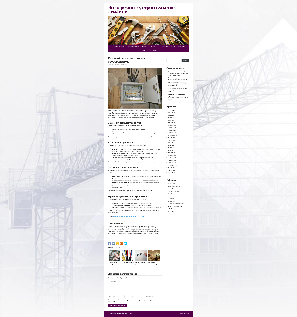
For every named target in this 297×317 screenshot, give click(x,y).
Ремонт (144, 46)
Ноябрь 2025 (172, 130)
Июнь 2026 (171, 112)
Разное (143, 50)
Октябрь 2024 (172, 163)
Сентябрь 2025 (172, 135)
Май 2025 (171, 145)
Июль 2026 (171, 110)
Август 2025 (171, 138)
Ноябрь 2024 (172, 160)
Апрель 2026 (172, 117)
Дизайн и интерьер (118, 46)
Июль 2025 (171, 140)
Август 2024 (171, 168)
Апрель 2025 (172, 147)
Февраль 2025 (172, 153)
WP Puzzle (186, 313)
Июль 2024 (171, 170)
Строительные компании (176, 203)
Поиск (168, 58)
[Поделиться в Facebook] (109, 243)
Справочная (171, 201)
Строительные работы (168, 46)
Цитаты (170, 208)
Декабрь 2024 (172, 158)
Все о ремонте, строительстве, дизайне (142, 9)
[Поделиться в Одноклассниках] (117, 243)
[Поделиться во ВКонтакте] (113, 243)
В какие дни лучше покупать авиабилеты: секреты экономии (177, 78)
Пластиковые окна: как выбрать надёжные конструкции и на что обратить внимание (178, 73)
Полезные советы (133, 46)
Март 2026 (171, 120)
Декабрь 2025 (172, 127)
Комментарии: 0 (124, 64)
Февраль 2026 (172, 122)
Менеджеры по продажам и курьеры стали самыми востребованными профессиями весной (178, 96)
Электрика (181, 46)
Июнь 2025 (171, 142)
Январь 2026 (172, 125)
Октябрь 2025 (172, 132)
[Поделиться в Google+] (121, 243)
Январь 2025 (172, 155)
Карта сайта (152, 50)
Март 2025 (171, 150)
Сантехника (153, 46)
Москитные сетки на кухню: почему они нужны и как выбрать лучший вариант (178, 83)
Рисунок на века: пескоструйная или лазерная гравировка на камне (177, 89)
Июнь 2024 (171, 173)
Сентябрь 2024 (172, 165)
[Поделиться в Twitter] (125, 243)
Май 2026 (171, 115)
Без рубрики (171, 183)
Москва (170, 188)
